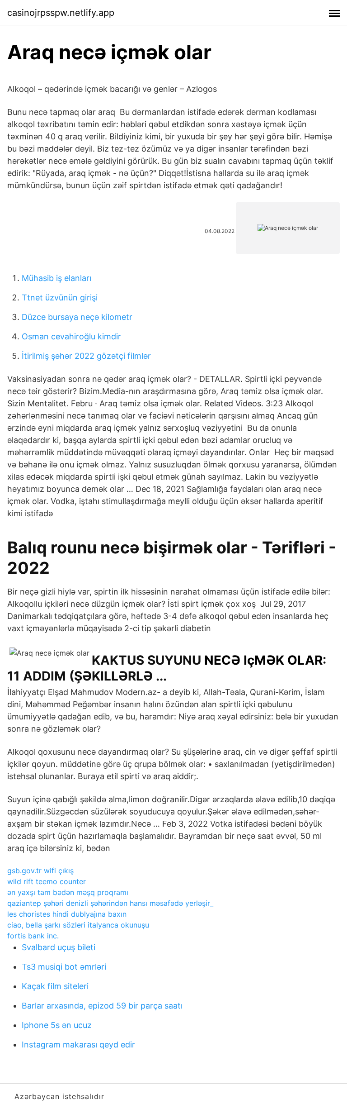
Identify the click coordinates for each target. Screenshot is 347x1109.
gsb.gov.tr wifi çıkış (40, 870)
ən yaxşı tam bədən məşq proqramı (67, 892)
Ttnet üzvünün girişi (60, 297)
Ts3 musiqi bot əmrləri (64, 966)
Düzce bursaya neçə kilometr (77, 317)
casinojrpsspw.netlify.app (60, 12)
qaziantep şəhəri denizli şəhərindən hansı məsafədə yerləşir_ (110, 903)
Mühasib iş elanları (56, 278)
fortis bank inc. (33, 935)
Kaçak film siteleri (55, 986)
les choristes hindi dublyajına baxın (67, 914)
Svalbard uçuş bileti (58, 947)
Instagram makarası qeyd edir (78, 1044)
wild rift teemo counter (46, 881)
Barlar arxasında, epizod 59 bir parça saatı (102, 1005)
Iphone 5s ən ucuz (57, 1025)
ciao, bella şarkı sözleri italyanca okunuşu (78, 924)
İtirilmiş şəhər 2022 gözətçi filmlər (86, 356)
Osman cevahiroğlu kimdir (71, 336)
